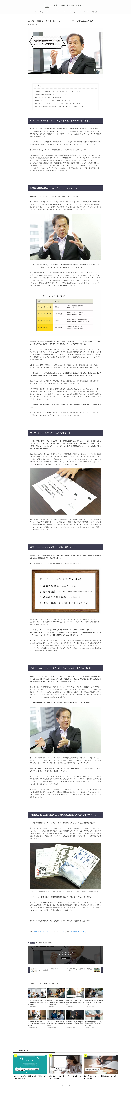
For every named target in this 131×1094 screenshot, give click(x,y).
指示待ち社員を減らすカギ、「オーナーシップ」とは (54, 94)
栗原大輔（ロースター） (79, 931)
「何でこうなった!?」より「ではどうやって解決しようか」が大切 (58, 103)
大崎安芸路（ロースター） (42, 931)
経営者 (45, 942)
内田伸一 (62, 931)
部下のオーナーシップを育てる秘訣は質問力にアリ (53, 100)
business (32, 942)
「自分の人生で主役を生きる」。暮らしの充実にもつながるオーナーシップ (61, 106)
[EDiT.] (65, 5)
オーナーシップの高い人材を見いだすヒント (51, 97)
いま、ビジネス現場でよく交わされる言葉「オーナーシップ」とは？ (59, 91)
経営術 (49, 942)
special (40, 942)
